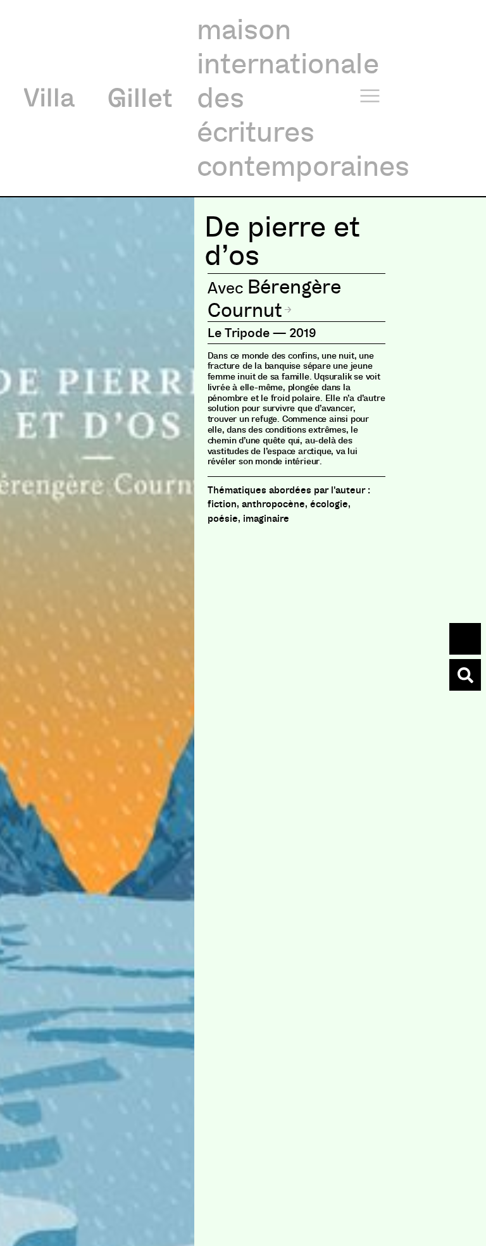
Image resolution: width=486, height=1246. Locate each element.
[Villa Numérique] (465, 675)
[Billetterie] (465, 639)
